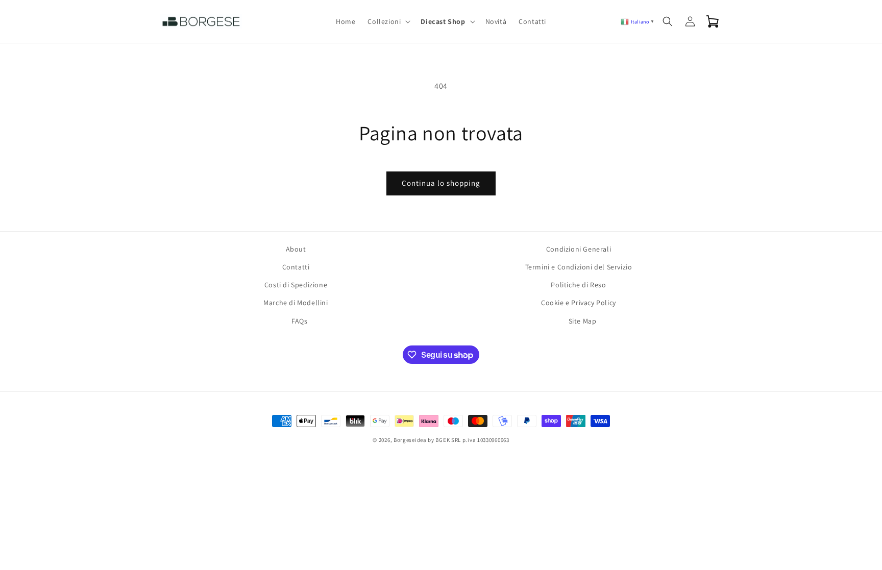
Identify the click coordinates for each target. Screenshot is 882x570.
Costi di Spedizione (295, 284)
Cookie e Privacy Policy (578, 302)
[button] (387, 21)
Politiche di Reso (578, 284)
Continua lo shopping (441, 183)
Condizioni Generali (578, 249)
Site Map (583, 321)
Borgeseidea (410, 439)
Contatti (296, 266)
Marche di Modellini (295, 302)
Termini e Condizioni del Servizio (578, 266)
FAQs (299, 321)
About (296, 249)
